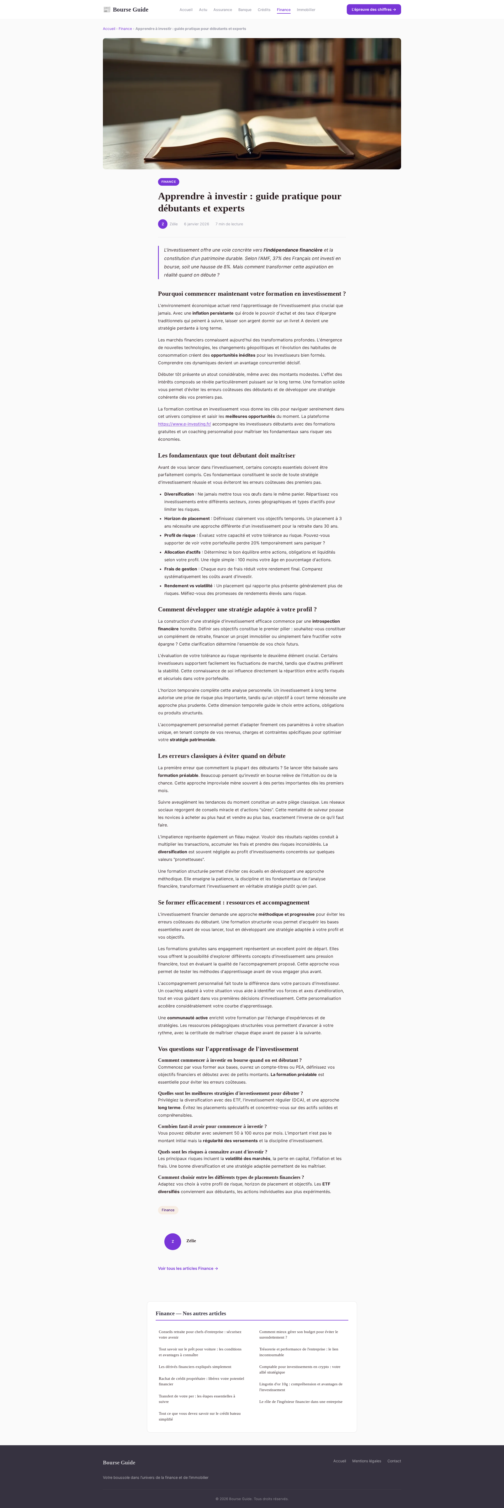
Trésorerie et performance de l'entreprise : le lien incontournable (298, 1352)
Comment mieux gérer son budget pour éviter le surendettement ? (298, 1334)
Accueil (186, 9)
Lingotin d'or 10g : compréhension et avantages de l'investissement (301, 1387)
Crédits (264, 9)
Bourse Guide (125, 9)
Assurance (222, 9)
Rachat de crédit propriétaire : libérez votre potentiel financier (201, 1381)
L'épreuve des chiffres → (374, 9)
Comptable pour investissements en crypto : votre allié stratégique (299, 1369)
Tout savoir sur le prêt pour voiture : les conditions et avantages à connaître (200, 1352)
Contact (394, 1461)
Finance (284, 9)
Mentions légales (366, 1461)
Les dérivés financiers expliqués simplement (195, 1366)
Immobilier (306, 9)
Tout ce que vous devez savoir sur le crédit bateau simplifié (200, 1416)
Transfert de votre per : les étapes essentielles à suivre (197, 1399)
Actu (203, 9)
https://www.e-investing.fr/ (184, 424)
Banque (244, 9)
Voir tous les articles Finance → (188, 1268)
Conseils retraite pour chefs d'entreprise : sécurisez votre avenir (200, 1334)
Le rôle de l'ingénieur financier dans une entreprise (301, 1401)
